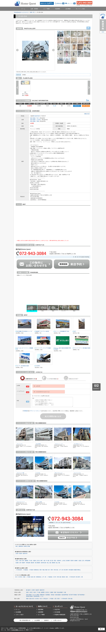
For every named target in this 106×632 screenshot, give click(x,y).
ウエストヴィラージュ (21, 501)
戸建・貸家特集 (19, 546)
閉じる (101, 629)
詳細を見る (77, 105)
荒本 (52, 569)
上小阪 (63, 560)
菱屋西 (26, 560)
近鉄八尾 (33, 577)
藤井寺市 (25, 553)
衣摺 (20, 560)
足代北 (38, 560)
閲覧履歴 (60, 3)
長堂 (55, 560)
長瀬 (38, 121)
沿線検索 (40, 612)
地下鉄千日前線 (73, 594)
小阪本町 (59, 560)
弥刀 (38, 118)
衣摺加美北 (36, 569)
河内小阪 (56, 569)
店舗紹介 (46, 620)
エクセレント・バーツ (59, 443)
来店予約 (57, 609)
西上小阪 (49, 562)
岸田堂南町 (87, 560)
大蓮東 (34, 560)
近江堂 (51, 560)
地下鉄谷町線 (81, 594)
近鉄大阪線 (33, 118)
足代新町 (68, 560)
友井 (39, 116)
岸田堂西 (28, 562)
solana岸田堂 (38, 443)
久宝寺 (54, 577)
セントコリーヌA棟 (77, 501)
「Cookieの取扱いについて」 (17, 630)
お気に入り (71, 3)
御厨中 (23, 562)
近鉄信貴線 (58, 594)
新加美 (63, 577)
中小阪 (47, 560)
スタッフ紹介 (20, 614)
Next (53, 50)
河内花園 (70, 569)
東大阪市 (35, 116)
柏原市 (20, 553)
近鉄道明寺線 (65, 594)
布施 (43, 569)
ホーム (23, 9)
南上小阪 (58, 562)
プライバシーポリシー (35, 410)
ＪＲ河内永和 (18, 569)
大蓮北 (79, 560)
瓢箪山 (79, 569)
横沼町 (32, 562)
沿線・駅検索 (34, 9)
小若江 (17, 560)
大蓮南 (17, 562)
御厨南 (53, 562)
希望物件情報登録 (59, 614)
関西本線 (42, 594)
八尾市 (17, 553)
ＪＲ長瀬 (30, 569)
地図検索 (57, 9)
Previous (17, 50)
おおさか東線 (36, 594)
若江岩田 (66, 569)
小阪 (44, 560)
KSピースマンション (59, 472)
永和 (20, 562)
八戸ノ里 (61, 569)
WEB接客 (57, 612)
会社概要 (67, 9)
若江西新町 (37, 562)
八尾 (82, 577)
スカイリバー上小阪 (20, 472)
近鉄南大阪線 (29, 596)
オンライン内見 (80, 9)
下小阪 (30, 560)
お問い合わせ (86, 105)
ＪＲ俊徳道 (25, 569)
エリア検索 (46, 9)
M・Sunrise (38, 472)
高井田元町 (43, 562)
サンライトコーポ (77, 472)
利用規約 (26, 410)
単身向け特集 (27, 546)
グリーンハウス (19, 443)
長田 (41, 569)
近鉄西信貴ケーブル (38, 596)
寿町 (41, 560)
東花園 (75, 569)
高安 (58, 598)
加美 (67, 577)
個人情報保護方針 (25, 620)
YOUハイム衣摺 (39, 501)
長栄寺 (72, 560)
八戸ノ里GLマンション (78, 443)
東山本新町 (60, 592)
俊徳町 (76, 560)
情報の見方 (87, 113)
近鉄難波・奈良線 (49, 594)
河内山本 (45, 598)
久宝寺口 (39, 119)
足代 (83, 560)
